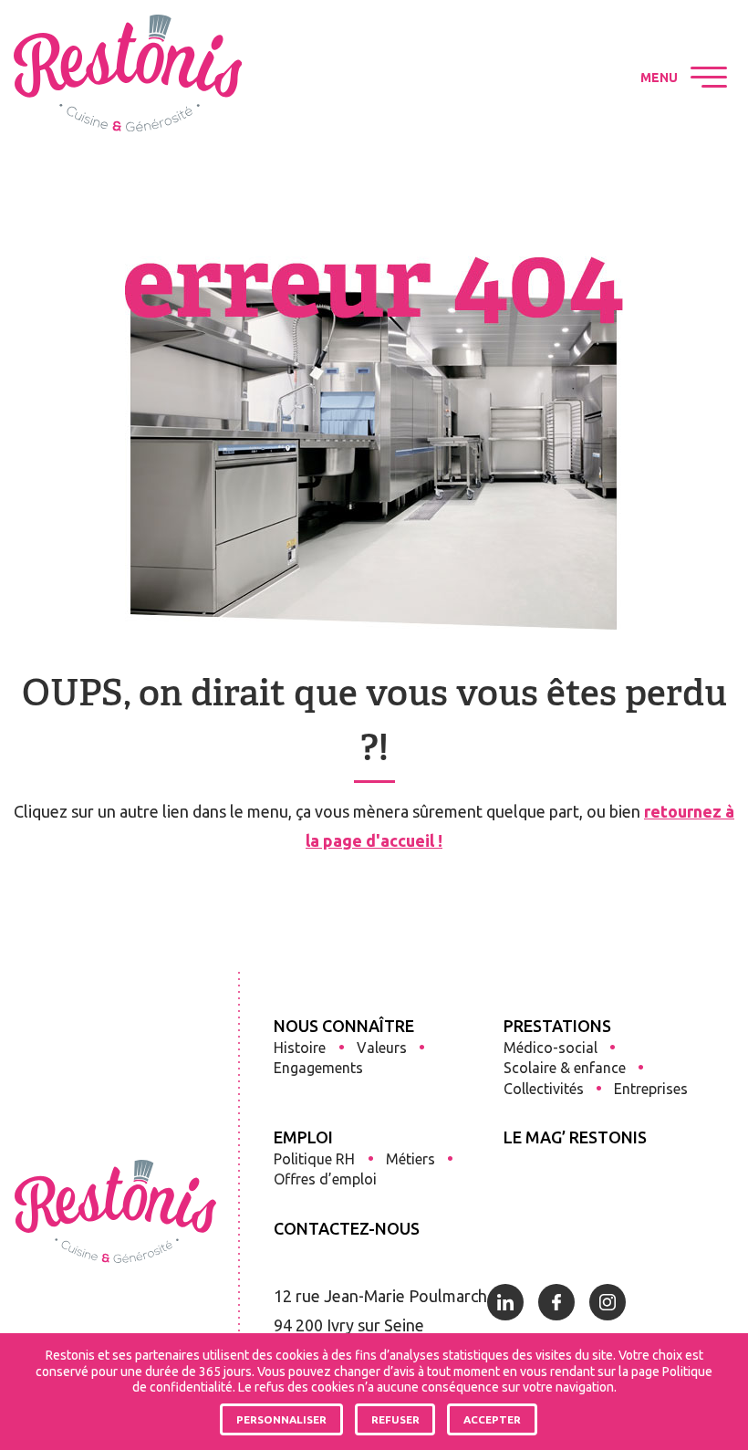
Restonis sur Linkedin (470, 77)
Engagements (318, 1067)
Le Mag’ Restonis (575, 1137)
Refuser (395, 1419)
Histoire (300, 1047)
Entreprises (651, 1088)
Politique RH (314, 1159)
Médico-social (550, 1047)
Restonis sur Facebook (522, 77)
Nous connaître (344, 1026)
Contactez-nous (347, 1228)
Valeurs (382, 1047)
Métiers (410, 1159)
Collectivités (544, 1088)
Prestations (557, 1026)
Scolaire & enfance (565, 1067)
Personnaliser (281, 1419)
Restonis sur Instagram (573, 77)
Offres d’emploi (325, 1179)
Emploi (303, 1137)
